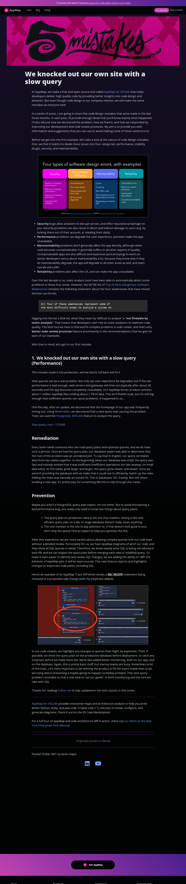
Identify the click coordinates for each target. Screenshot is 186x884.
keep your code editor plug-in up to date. (110, 2)
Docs (29, 10)
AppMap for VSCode (117, 92)
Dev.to (106, 741)
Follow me (64, 690)
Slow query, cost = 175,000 (48, 424)
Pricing (47, 10)
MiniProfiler (62, 411)
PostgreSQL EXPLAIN (69, 416)
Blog (38, 10)
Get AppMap (161, 10)
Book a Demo (176, 10)
